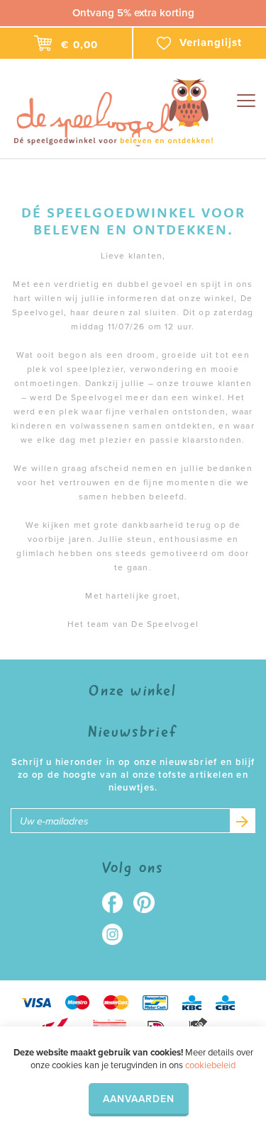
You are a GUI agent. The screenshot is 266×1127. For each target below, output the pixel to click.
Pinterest (149, 902)
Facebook (117, 902)
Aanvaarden (138, 1099)
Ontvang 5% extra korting (133, 12)
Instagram (117, 934)
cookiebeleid (210, 1065)
